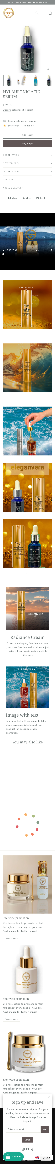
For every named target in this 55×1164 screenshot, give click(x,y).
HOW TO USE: (11, 163)
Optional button (11, 938)
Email (27, 1139)
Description (11, 155)
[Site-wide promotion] (27, 884)
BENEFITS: (9, 179)
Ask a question (13, 187)
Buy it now (27, 143)
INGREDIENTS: (12, 171)
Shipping (7, 109)
